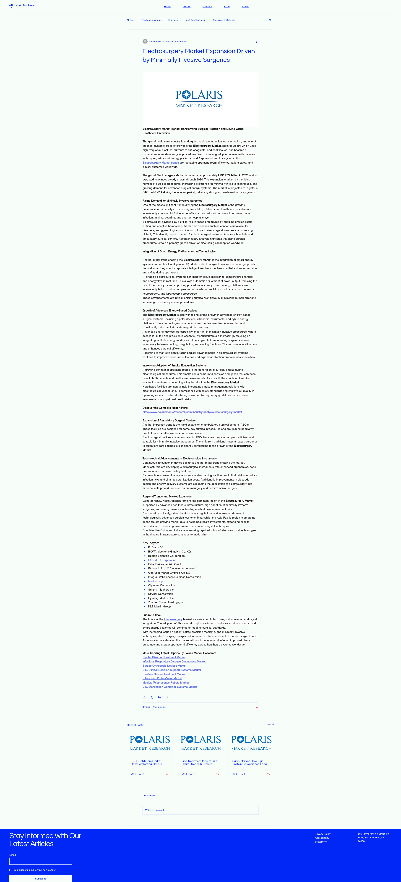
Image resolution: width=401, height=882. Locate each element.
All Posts (131, 20)
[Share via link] (167, 697)
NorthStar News (25, 5)
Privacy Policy (323, 833)
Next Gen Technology (196, 20)
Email (13, 854)
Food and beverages (151, 20)
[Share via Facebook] (144, 697)
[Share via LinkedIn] (159, 697)
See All (270, 724)
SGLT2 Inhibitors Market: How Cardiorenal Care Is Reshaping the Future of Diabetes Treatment (146, 763)
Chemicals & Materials (224, 20)
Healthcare (173, 20)
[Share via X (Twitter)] (151, 697)
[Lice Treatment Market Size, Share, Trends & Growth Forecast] (200, 743)
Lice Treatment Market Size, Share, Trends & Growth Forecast (200, 763)
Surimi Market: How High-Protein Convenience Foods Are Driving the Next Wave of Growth (251, 763)
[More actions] (256, 41)
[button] (270, 20)
